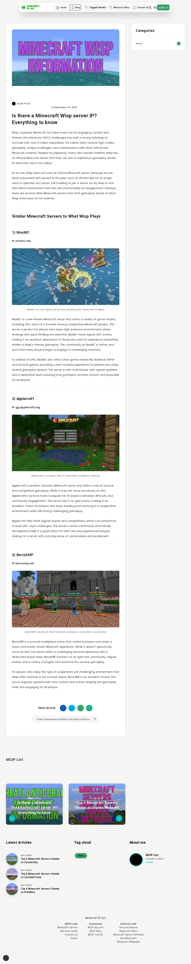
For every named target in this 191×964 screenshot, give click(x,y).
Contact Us (142, 7)
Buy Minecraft (128, 938)
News (139, 43)
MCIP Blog (95, 931)
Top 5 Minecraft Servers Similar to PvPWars (40, 890)
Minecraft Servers (67, 927)
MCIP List (14, 760)
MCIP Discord (95, 927)
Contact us (71, 934)
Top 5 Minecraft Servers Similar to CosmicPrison (40, 875)
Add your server (69, 931)
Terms (74, 938)
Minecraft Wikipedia (128, 941)
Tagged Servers (97, 7)
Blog (77, 7)
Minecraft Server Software (128, 934)
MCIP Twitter (95, 934)
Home (63, 7)
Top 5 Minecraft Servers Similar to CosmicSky (40, 860)
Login (162, 7)
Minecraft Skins (121, 7)
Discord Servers (129, 927)
